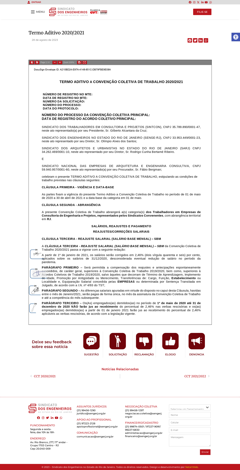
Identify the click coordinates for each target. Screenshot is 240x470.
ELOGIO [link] (170, 354)
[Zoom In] (59, 62)
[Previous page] (31, 62)
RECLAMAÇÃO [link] (144, 354)
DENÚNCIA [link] (196, 354)
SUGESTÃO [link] (91, 354)
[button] (190, 40)
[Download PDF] (79, 62)
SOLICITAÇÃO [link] (118, 354)
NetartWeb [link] (191, 467)
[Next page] (37, 62)
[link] (236, 37)
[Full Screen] (84, 62)
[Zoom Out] (54, 62)
